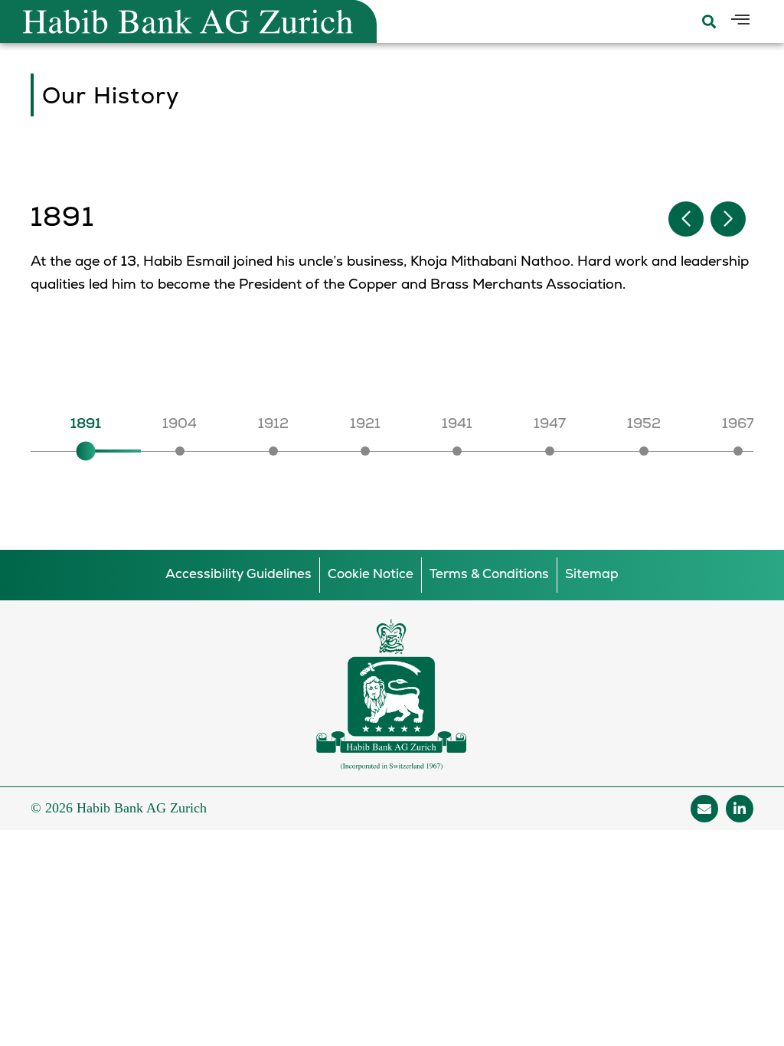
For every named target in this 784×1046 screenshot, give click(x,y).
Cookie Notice (370, 574)
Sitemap (592, 574)
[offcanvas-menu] (740, 20)
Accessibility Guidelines (238, 574)
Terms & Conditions (489, 574)
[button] (728, 219)
